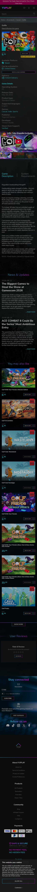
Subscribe (8, 698)
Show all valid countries (18, 72)
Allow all (18, 881)
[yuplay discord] (7, 725)
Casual (18, 20)
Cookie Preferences (18, 777)
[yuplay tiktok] (13, 725)
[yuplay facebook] (29, 725)
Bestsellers (18, 791)
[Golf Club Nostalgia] (18, 471)
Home (3, 20)
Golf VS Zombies (7, 421)
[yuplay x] (23, 725)
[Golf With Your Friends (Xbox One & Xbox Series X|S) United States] (18, 565)
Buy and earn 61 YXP (28, 56)
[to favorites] (31, 53)
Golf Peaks (5, 608)
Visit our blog (18, 715)
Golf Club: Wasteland (9, 452)
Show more (18, 624)
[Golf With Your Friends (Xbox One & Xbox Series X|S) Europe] (18, 533)
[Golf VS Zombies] (18, 409)
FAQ (18, 816)
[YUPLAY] (7, 8)
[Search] (34, 13)
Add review (18, 656)
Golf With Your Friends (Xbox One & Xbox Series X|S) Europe (18, 545)
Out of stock (27, 456)
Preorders (18, 795)
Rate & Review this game (10, 28)
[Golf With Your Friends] (18, 502)
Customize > (18, 888)
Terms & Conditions (15, 694)
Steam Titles (18, 798)
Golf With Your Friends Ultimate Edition (15, 390)
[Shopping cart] (28, 8)
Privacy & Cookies (18, 774)
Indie (10, 111)
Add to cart (25, 53)
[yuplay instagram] (18, 725)
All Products (18, 788)
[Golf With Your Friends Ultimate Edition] (18, 378)
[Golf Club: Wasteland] (18, 440)
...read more (30, 312)
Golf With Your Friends (9, 514)
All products (10, 20)
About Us (18, 767)
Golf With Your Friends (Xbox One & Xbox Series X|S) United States (18, 577)
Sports (15, 111)
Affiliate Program (18, 812)
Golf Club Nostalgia (8, 483)
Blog (18, 809)
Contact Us (18, 819)
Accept (13, 694)
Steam (7, 63)
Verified (5, 128)
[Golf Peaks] (18, 596)
